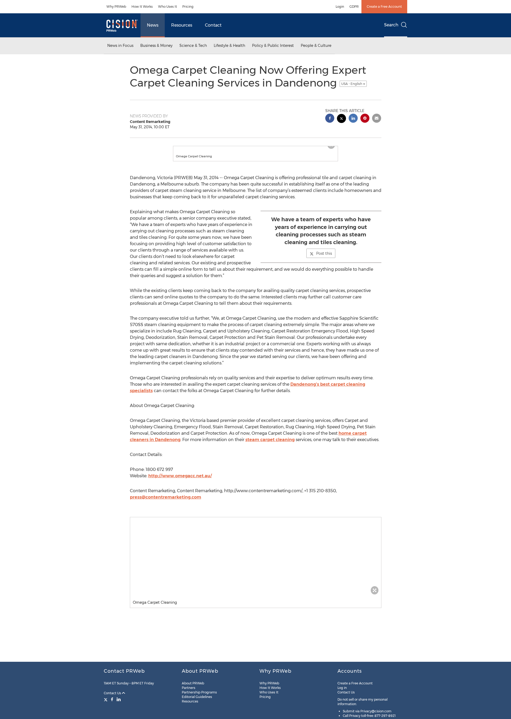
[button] (255, 148)
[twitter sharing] (341, 119)
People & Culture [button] (316, 45)
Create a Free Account (384, 7)
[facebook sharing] (329, 119)
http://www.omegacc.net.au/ (180, 481)
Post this (324, 258)
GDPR (354, 7)
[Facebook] (112, 699)
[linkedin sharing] (353, 119)
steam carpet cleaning (270, 444)
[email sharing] (376, 119)
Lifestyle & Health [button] (229, 45)
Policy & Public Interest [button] (273, 45)
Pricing (187, 7)
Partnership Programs (199, 692)
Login (340, 7)
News (152, 25)
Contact (213, 25)
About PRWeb (193, 683)
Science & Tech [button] (193, 45)
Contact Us (113, 693)
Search (391, 24)
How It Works (142, 7)
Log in (342, 688)
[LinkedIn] (118, 699)
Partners (188, 688)
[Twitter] (106, 699)
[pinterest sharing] (364, 119)
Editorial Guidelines (197, 697)
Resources (181, 25)
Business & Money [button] (156, 45)
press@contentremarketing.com (165, 502)
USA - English (352, 84)
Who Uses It (167, 7)
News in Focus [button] (120, 45)
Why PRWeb (116, 7)
